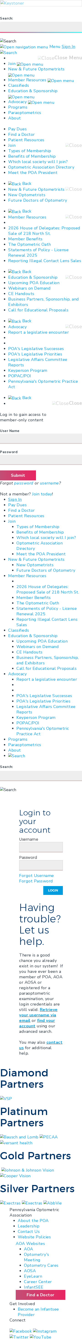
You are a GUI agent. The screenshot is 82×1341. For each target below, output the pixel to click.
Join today (42, 494)
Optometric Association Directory (41, 167)
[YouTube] (40, 1336)
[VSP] (6, 1098)
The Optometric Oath (29, 244)
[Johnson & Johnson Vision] (27, 1169)
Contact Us (29, 1231)
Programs (17, 107)
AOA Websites (30, 1243)
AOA (28, 1249)
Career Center (38, 1281)
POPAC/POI (19, 376)
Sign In (68, 46)
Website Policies (34, 1237)
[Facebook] (21, 1331)
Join (11, 63)
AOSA (30, 1271)
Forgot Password (36, 881)
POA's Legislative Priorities (35, 354)
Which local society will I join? (38, 161)
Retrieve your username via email (38, 1015)
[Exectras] (33, 1202)
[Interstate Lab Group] (53, 1202)
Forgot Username (36, 875)
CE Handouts (21, 293)
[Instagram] (45, 1331)
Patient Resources (26, 140)
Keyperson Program (27, 370)
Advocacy (17, 101)
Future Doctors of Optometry (37, 200)
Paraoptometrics (24, 112)
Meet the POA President (32, 172)
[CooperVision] (15, 1175)
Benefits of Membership (32, 156)
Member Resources (27, 80)
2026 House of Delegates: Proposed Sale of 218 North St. (44, 230)
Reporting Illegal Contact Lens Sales (44, 260)
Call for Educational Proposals (38, 310)
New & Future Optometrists (36, 69)
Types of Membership (29, 151)
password (23, 483)
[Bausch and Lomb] (20, 1137)
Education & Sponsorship (33, 91)
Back (26, 183)
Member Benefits (25, 239)
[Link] (0, 1169)
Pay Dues (17, 129)
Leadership (28, 1226)
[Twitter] (20, 1336)
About (14, 118)
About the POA (33, 1220)
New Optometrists (26, 195)
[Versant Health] (16, 1142)
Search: (6, 18)
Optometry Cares (41, 1265)
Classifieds (18, 85)
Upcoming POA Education (33, 283)
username (49, 483)
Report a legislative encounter (38, 332)
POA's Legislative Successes (36, 348)
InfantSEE (34, 1287)
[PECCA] (49, 1137)
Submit (18, 475)
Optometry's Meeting (36, 1257)
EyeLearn (33, 1276)
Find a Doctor (21, 134)
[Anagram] (11, 1202)
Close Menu (68, 57)
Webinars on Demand (29, 288)
